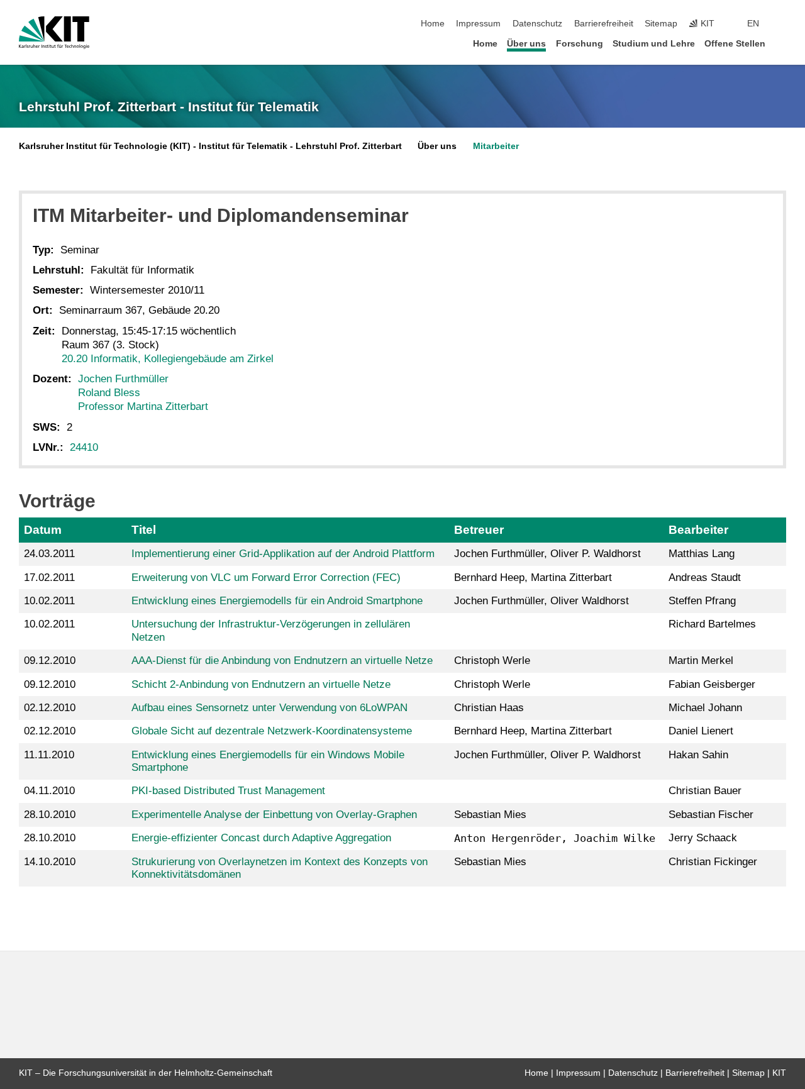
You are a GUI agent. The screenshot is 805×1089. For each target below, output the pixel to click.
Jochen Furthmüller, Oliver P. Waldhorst (547, 554)
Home (433, 23)
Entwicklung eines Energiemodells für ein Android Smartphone (277, 601)
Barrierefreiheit (603, 23)
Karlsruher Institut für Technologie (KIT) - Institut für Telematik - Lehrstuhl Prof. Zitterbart (210, 146)
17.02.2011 (49, 577)
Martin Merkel (701, 660)
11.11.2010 (49, 755)
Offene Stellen (734, 43)
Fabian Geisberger (712, 684)
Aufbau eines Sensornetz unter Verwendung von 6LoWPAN (269, 708)
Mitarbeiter (496, 146)
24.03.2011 (49, 554)
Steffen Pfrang (702, 601)
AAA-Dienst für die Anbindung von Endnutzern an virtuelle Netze (282, 660)
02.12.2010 (49, 708)
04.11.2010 (49, 791)
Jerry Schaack (703, 838)
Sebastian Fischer (711, 815)
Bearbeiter (698, 529)
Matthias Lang (702, 554)
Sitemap (661, 23)
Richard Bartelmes (712, 624)
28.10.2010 (49, 815)
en (753, 23)
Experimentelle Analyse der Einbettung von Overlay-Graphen (274, 815)
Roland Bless (109, 393)
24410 (84, 447)
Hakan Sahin (698, 755)
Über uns (526, 43)
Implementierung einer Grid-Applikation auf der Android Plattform (283, 554)
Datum (43, 529)
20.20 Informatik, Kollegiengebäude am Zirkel (168, 359)
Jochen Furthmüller (123, 379)
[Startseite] (782, 43)
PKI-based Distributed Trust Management (228, 791)
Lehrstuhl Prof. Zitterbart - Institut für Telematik (169, 106)
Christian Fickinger (713, 862)
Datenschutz (537, 23)
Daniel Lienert (701, 731)
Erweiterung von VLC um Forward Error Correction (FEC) (266, 577)
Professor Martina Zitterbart (143, 406)
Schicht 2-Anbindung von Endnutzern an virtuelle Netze (261, 684)
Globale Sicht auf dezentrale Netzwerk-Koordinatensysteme (271, 731)
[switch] (782, 24)
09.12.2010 (49, 660)
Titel (143, 529)
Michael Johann (705, 708)
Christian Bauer (705, 791)
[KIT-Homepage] (54, 32)
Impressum (478, 23)
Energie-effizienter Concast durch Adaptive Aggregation (261, 838)
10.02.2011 (49, 601)
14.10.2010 (49, 862)
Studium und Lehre (654, 43)
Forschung (579, 43)
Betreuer (479, 529)
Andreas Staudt (705, 577)
